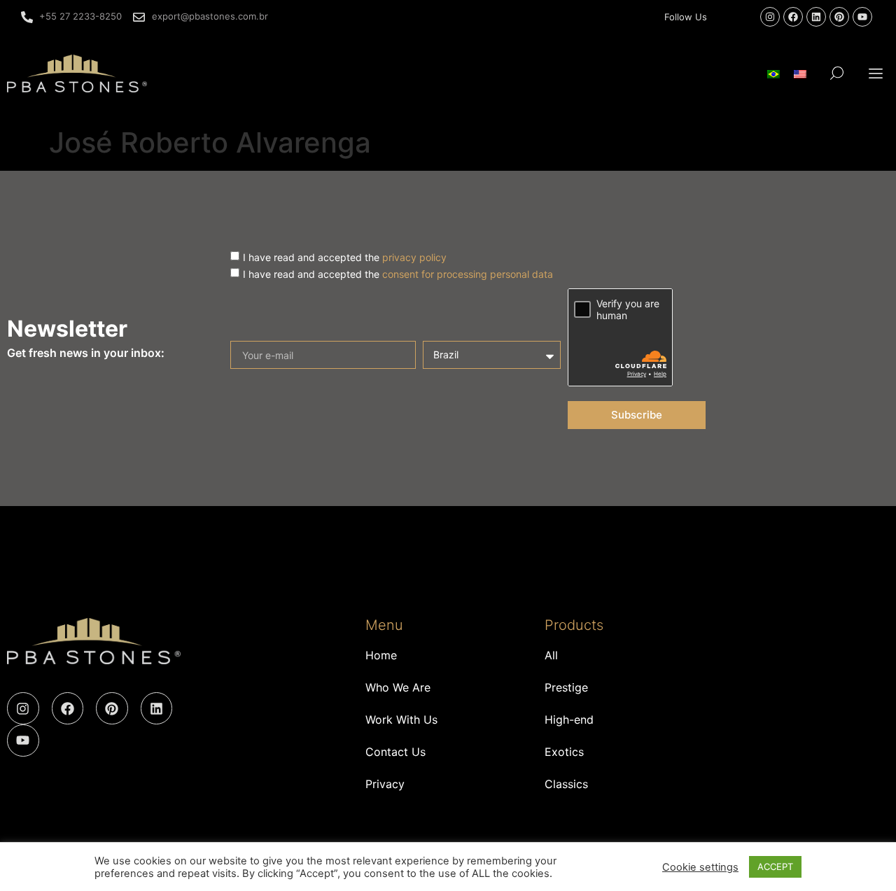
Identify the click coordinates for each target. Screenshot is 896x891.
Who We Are (397, 687)
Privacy (385, 784)
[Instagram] (770, 17)
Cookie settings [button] (700, 867)
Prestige (566, 687)
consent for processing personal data (467, 273)
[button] (876, 73)
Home (381, 655)
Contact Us (395, 752)
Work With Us (401, 720)
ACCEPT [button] (775, 866)
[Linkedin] (816, 17)
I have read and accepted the (345, 256)
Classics (566, 784)
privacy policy (414, 256)
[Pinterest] (839, 17)
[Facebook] (793, 17)
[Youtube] (862, 17)
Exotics (564, 752)
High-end (569, 720)
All (551, 655)
